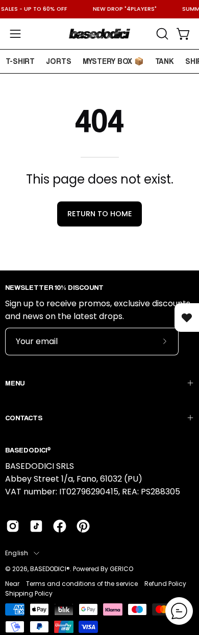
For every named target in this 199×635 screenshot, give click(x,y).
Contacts (23, 417)
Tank (164, 60)
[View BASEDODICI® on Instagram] (12, 526)
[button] (161, 34)
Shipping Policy (29, 593)
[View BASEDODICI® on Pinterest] (83, 526)
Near (12, 583)
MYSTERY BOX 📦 (113, 60)
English (17, 553)
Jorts (58, 60)
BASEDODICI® (50, 568)
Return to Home (99, 214)
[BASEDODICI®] (99, 34)
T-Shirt (20, 60)
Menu (14, 382)
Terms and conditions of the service (82, 583)
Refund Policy (165, 583)
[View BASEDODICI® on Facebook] (59, 526)
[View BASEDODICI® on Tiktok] (36, 526)
